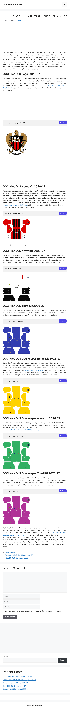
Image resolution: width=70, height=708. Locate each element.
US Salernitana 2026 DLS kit (34, 370)
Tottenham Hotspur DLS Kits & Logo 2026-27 (19, 677)
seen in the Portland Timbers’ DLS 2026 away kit (21, 430)
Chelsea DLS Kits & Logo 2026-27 (15, 683)
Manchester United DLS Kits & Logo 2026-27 (19, 680)
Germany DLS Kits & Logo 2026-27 (15, 689)
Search (5, 657)
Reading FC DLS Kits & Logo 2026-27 (19, 555)
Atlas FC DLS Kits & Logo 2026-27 (17, 558)
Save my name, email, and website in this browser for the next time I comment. (34, 611)
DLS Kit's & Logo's (12, 4)
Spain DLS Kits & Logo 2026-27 (14, 686)
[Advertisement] (35, 38)
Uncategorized (10, 552)
